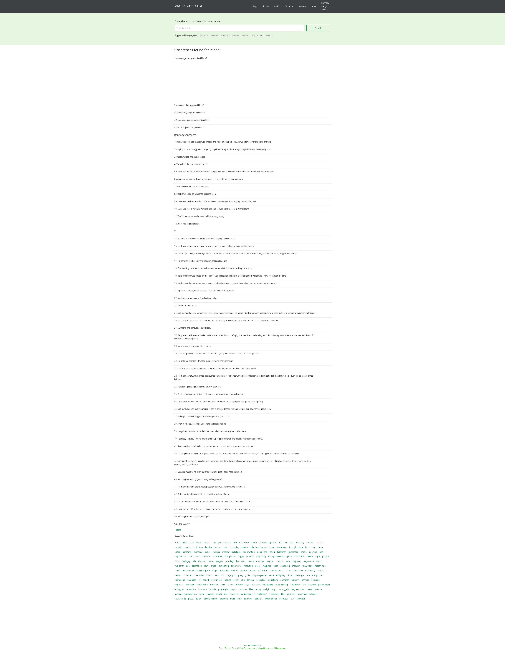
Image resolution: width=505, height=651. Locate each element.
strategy (300, 542)
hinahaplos (197, 565)
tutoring (229, 561)
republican (295, 584)
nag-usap (192, 579)
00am (230, 584)
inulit (197, 556)
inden (307, 547)
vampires (267, 565)
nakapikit (178, 547)
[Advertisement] (252, 83)
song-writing (249, 551)
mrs (292, 542)
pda (321, 551)
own (318, 561)
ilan (225, 594)
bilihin (202, 594)
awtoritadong (271, 598)
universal (301, 598)
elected (245, 547)
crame (304, 551)
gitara (289, 556)
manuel (210, 594)
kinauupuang (255, 589)
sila (194, 561)
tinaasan (280, 556)
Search (318, 28)
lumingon (190, 584)
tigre (317, 556)
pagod (206, 579)
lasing (272, 551)
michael (234, 570)
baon (322, 575)
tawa (271, 575)
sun (292, 598)
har (222, 575)
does (320, 547)
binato (310, 556)
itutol (177, 561)
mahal (184, 542)
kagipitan (214, 584)
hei (195, 547)
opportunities (191, 594)
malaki (219, 594)
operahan (284, 579)
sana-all (258, 598)
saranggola (284, 589)
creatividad (199, 575)
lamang (250, 579)
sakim (236, 579)
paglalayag (261, 556)
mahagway (310, 570)
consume (187, 575)
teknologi (316, 579)
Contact (235, 648)
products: (283, 598)
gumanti (178, 594)
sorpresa (291, 594)
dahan (208, 551)
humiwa (208, 547)
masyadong (180, 579)
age (188, 565)
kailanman (281, 551)
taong (252, 570)
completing (224, 565)
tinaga (207, 542)
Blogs (255, 6)
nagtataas (179, 584)
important (274, 594)
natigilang (280, 575)
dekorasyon (241, 561)
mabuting (248, 565)
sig (314, 547)
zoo (308, 575)
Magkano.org (280, 648)
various (218, 547)
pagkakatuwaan (277, 570)
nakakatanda (180, 598)
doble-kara (262, 551)
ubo (243, 579)
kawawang (282, 547)
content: (320, 542)
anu (285, 542)
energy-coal (216, 579)
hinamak (312, 584)
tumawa (239, 584)
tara (301, 547)
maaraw (226, 551)
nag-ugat (231, 575)
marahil (188, 547)
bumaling (235, 547)
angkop (234, 589)
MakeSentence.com (247, 648)
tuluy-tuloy (307, 565)
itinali (272, 547)
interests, (202, 589)
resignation (230, 556)
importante (236, 565)
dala (192, 542)
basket (228, 579)
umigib (266, 589)
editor (177, 551)
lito (282, 594)
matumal (260, 561)
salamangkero (203, 570)
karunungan (246, 594)
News (313, 6)
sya (214, 542)
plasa (190, 598)
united (199, 542)
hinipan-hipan (321, 565)
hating (271, 556)
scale (232, 598)
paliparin (295, 579)
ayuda (177, 570)
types (213, 565)
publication (293, 551)
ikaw (206, 565)
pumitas (250, 556)
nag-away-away (259, 575)
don (201, 547)
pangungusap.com (252, 645)
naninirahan (299, 556)
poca (276, 565)
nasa (310, 589)
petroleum (273, 579)
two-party (179, 565)
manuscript (244, 542)
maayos (243, 589)
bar (304, 584)
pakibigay (186, 561)
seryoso (305, 579)
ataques (263, 542)
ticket (289, 575)
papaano (297, 561)
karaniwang (268, 584)
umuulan (280, 561)
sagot (215, 570)
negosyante (202, 584)
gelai (223, 584)
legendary (191, 589)
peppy (241, 556)
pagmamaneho (298, 589)
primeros (248, 598)
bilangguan (179, 589)
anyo (274, 589)
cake (226, 547)
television (256, 584)
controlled (261, 579)
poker (198, 598)
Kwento (302, 6)
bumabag (198, 551)
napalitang (285, 565)
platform (255, 547)
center (264, 547)
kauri (288, 561)
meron (177, 575)
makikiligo (299, 575)
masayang (218, 556)
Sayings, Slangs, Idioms (325, 6)
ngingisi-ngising (210, 598)
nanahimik (187, 551)
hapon (209, 575)
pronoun (224, 598)
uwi (235, 542)
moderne (234, 594)
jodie (248, 575)
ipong (240, 575)
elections (202, 561)
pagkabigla (223, 589)
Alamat (266, 6)
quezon (272, 542)
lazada (213, 589)
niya (247, 584)
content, (310, 542)
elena (177, 542)
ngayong (313, 551)
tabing (320, 570)
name (251, 561)
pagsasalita (309, 561)
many (314, 575)
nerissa (216, 551)
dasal (257, 565)
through (292, 547)
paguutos (206, 556)
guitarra (318, 589)
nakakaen (236, 551)
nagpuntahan (180, 556)
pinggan (325, 556)
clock (289, 570)
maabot (244, 570)
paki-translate (224, 542)
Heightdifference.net (265, 648)
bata (240, 598)
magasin (296, 565)
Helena (178, 529)
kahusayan (262, 570)
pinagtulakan (324, 584)
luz (280, 542)
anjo (191, 556)
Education (288, 6)
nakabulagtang (260, 594)
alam (217, 575)
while (254, 542)
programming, (282, 584)
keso (211, 561)
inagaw (270, 561)
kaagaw (219, 561)
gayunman (302, 594)
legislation (298, 570)
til (199, 579)
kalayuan (313, 594)
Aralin (276, 6)
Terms (227, 648)
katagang (224, 570)
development (189, 570)
